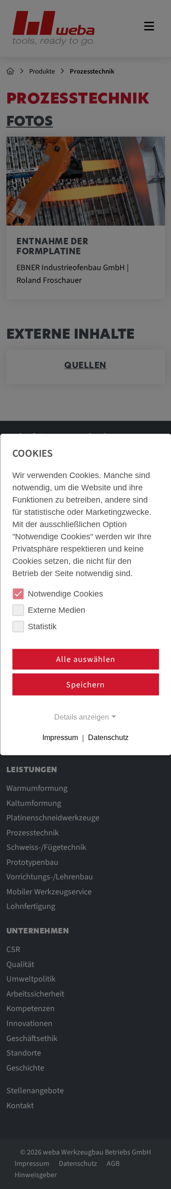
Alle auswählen (85, 659)
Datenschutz (108, 737)
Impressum (60, 737)
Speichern (85, 684)
